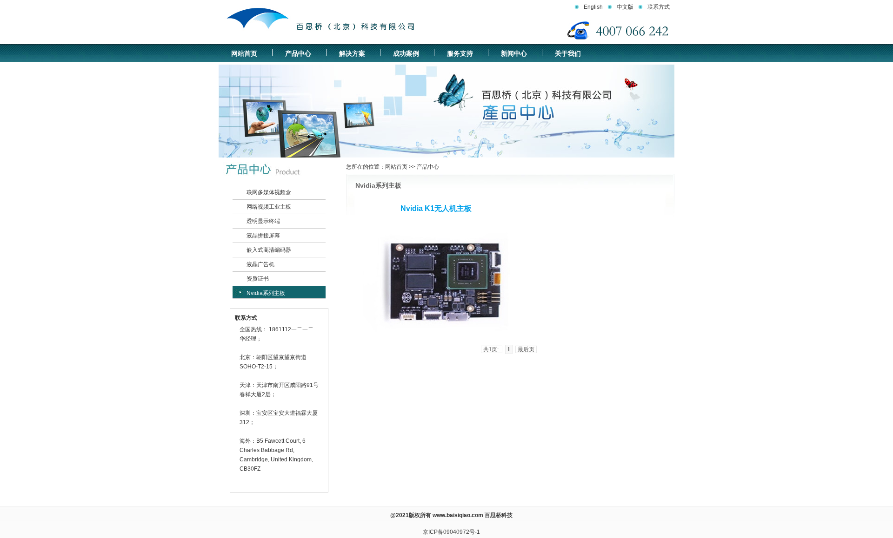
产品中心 (298, 53)
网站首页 (244, 53)
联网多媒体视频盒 (269, 192)
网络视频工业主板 (269, 206)
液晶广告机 (260, 264)
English (593, 7)
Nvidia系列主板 (266, 293)
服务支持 (460, 53)
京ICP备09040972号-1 (451, 532)
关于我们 (568, 53)
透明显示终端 (263, 221)
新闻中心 (514, 53)
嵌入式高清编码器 (269, 250)
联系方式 (658, 7)
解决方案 (352, 53)
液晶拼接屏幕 (263, 235)
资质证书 (258, 279)
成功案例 (406, 53)
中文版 (625, 7)
